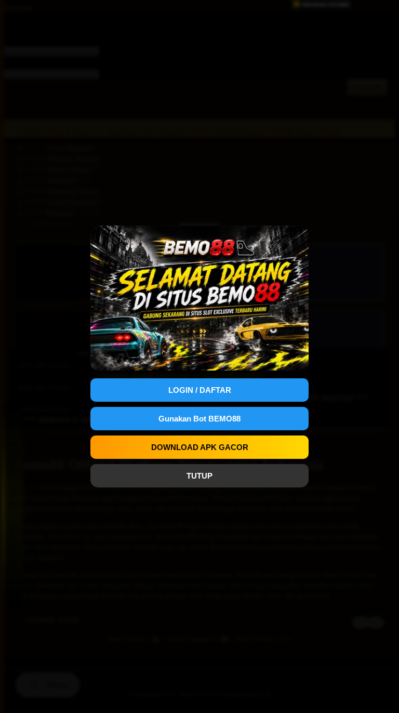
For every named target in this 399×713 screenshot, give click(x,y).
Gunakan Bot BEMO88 (199, 418)
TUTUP (199, 475)
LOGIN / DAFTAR (199, 390)
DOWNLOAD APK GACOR (199, 447)
